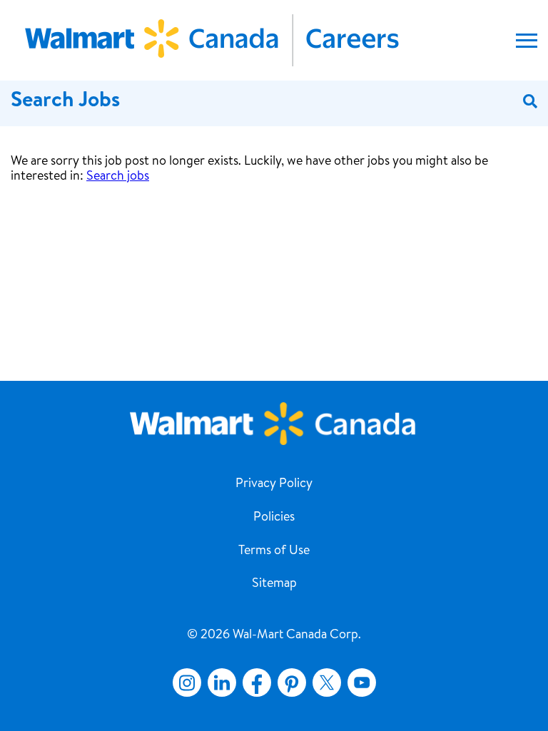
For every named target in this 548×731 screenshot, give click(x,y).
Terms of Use (274, 551)
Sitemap (274, 584)
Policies (274, 517)
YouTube (361, 682)
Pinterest (291, 682)
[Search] (530, 102)
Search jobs (117, 176)
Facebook (254, 682)
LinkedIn (221, 682)
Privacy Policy (274, 484)
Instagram (187, 682)
